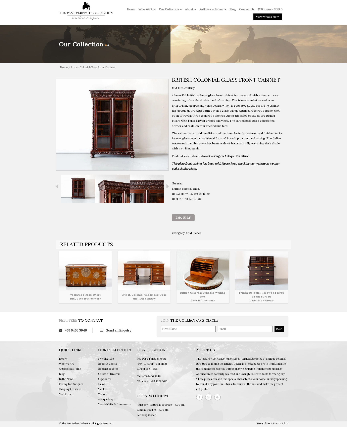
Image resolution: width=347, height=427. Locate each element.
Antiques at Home (211, 9)
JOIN (279, 328)
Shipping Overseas (70, 389)
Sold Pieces (193, 233)
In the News (66, 379)
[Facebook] (200, 397)
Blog (233, 9)
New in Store (106, 358)
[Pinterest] (218, 397)
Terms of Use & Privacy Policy (272, 423)
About (189, 9)
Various (102, 394)
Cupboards (104, 379)
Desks (101, 384)
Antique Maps (106, 399)
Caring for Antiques (71, 384)
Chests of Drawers (109, 374)
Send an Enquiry (118, 330)
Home (131, 9)
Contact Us (246, 9)
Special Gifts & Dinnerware (114, 404)
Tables (102, 389)
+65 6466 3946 (75, 330)
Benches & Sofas (108, 368)
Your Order (66, 394)
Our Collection (169, 9)
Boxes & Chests (107, 363)
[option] (112, 124)
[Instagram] (209, 397)
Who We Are (147, 9)
